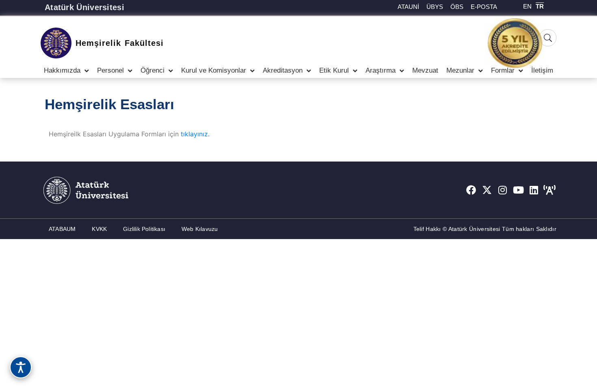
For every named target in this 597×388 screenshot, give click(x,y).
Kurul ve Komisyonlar (213, 70)
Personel (110, 70)
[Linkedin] (534, 190)
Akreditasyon (283, 70)
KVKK (99, 229)
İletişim (542, 70)
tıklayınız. (195, 134)
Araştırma (381, 70)
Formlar (503, 70)
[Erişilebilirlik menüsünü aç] (21, 367)
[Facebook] (471, 190)
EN (527, 6)
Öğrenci (152, 70)
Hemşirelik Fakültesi (120, 43)
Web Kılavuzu (200, 229)
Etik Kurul (334, 70)
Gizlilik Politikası (144, 229)
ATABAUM (62, 229)
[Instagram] (503, 190)
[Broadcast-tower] (549, 190)
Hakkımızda (62, 70)
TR (540, 6)
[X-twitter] (487, 190)
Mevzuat (425, 70)
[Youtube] (518, 190)
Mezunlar (460, 70)
